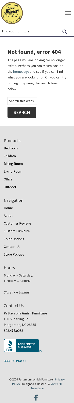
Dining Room (13, 163)
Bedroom (11, 148)
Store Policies (14, 254)
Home (8, 208)
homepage (21, 71)
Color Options (14, 239)
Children (10, 156)
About (8, 215)
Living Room (13, 171)
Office (8, 179)
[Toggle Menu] (68, 13)
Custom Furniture (17, 231)
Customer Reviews (17, 223)
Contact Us (12, 246)
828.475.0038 (13, 330)
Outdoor (10, 187)
